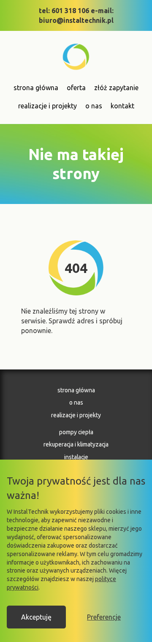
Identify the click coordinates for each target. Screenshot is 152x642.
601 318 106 (70, 10)
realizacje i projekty (47, 106)
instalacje (76, 457)
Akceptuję (36, 617)
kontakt (122, 106)
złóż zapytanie (116, 87)
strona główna (36, 87)
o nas (93, 106)
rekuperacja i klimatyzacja (76, 444)
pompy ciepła (76, 432)
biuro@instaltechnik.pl (76, 20)
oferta (76, 87)
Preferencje (104, 617)
